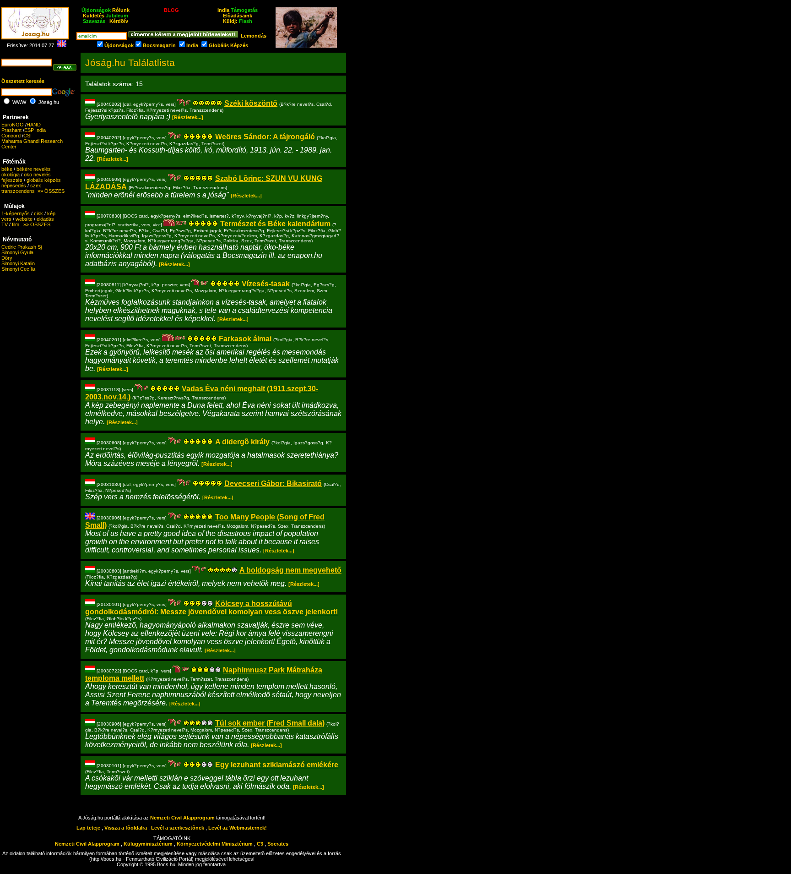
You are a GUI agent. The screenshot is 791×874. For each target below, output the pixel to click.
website (24, 219)
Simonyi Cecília (18, 269)
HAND (34, 124)
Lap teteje (88, 827)
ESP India (35, 130)
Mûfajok (14, 206)
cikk (38, 213)
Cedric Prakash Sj (21, 247)
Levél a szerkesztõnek (177, 827)
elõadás (45, 219)
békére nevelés (33, 169)
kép (51, 213)
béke (6, 169)
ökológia (10, 174)
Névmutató (17, 239)
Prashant (11, 130)
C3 (260, 844)
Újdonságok (119, 45)
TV (4, 224)
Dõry (6, 258)
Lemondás (253, 35)
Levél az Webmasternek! (237, 827)
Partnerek (16, 117)
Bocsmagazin (159, 45)
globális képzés (44, 180)
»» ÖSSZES (50, 191)
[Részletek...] (187, 117)
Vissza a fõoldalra (125, 827)
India (223, 10)
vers (6, 219)
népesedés (13, 185)
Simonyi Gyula (17, 252)
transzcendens (18, 191)
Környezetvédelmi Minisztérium (215, 844)
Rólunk (121, 10)
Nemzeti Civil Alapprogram (183, 817)
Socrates (277, 844)
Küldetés (93, 15)
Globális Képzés (228, 45)
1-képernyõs (15, 213)
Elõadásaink (237, 15)
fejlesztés (11, 180)
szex (35, 185)
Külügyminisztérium (148, 844)
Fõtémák (14, 161)
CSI (27, 135)
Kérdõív (118, 21)
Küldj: (237, 21)
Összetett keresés (22, 81)
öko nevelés (37, 174)
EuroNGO (12, 124)
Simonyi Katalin (18, 263)
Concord (11, 135)
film (15, 224)
